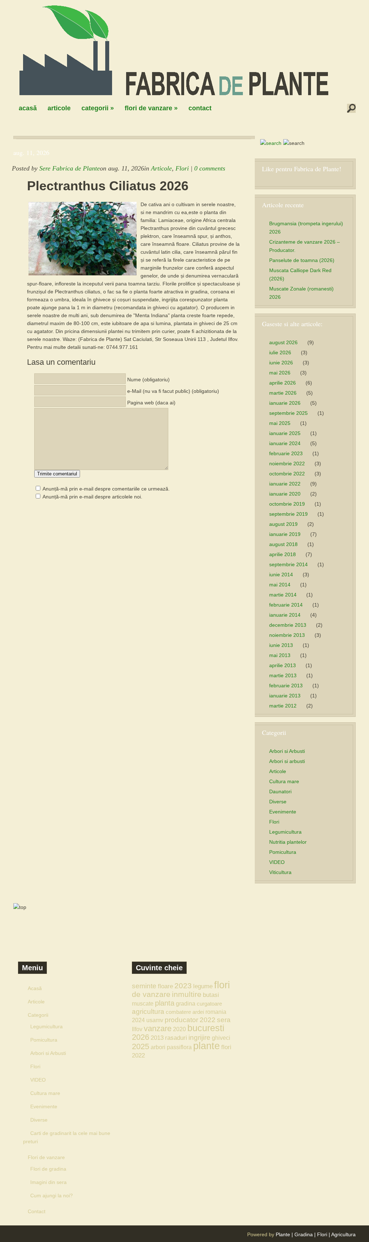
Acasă (28, 108)
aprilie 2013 (282, 665)
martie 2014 (283, 595)
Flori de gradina (48, 1169)
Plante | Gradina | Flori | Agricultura (316, 1234)
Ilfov (137, 1029)
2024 (138, 1020)
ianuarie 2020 (285, 494)
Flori (182, 168)
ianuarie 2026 (285, 403)
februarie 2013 (286, 685)
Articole (59, 108)
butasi (211, 994)
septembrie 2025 (288, 413)
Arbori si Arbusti (287, 751)
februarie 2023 (286, 453)
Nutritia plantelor (288, 842)
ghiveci (221, 1037)
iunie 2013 (281, 645)
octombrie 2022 (287, 473)
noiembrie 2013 (287, 635)
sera (224, 1020)
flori (222, 985)
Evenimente (282, 812)
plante (206, 1046)
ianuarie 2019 (285, 534)
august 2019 (283, 524)
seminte (144, 986)
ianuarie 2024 (285, 443)
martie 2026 (283, 393)
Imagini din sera (48, 1182)
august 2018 (283, 544)
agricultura (148, 1011)
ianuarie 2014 (285, 615)
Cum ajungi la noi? (51, 1195)
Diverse (277, 801)
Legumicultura (285, 832)
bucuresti (205, 1028)
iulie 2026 (280, 352)
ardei (198, 1012)
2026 (140, 1037)
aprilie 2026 (282, 383)
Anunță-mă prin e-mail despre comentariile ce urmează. (106, 489)
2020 (179, 1029)
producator (181, 1020)
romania (215, 1011)
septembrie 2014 (288, 564)
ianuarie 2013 (285, 695)
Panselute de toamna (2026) (301, 260)
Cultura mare (284, 781)
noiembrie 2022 (287, 463)
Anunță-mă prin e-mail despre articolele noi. (92, 497)
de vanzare (151, 994)
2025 (140, 1046)
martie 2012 (283, 706)
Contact (200, 108)
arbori (158, 1047)
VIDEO (277, 862)
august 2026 (283, 342)
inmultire (186, 994)
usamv (154, 1020)
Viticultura (280, 872)
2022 (207, 1020)
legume (203, 986)
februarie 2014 (286, 605)
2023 (183, 985)
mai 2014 (279, 584)
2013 (157, 1037)
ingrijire (199, 1037)
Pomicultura (282, 852)
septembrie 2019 (288, 514)
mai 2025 (279, 423)
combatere (178, 1012)
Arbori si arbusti (287, 761)
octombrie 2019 (287, 504)
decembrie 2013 (287, 625)
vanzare (158, 1028)
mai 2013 (279, 655)
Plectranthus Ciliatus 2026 (107, 186)
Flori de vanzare (151, 108)
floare (165, 986)
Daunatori (280, 791)
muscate (143, 1003)
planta (164, 1003)
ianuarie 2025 (285, 433)
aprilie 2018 (282, 554)
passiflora (179, 1047)
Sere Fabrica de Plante (69, 168)
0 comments (209, 168)
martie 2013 (283, 675)
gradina (185, 1003)
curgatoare (209, 1004)
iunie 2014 (281, 574)
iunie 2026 (281, 362)
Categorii (97, 108)
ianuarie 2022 (285, 484)
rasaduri (176, 1037)
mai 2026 (279, 373)
